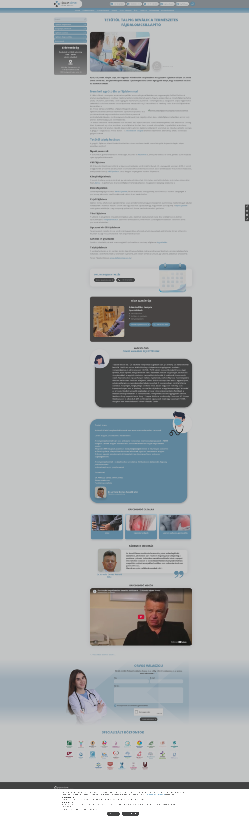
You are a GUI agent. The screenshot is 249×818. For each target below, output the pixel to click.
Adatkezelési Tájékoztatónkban (155, 795)
